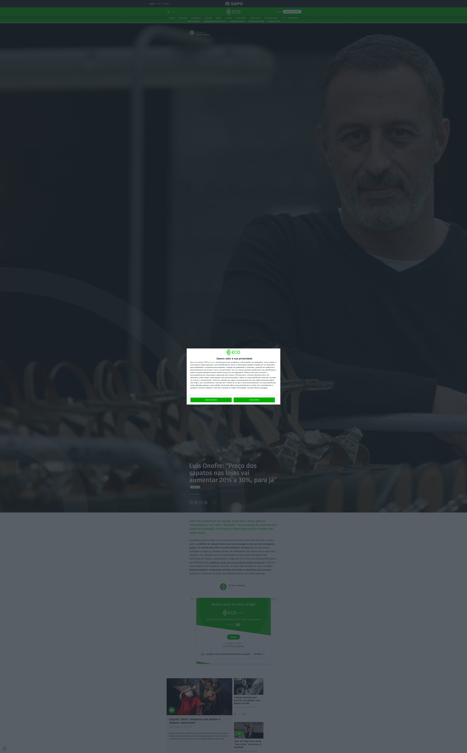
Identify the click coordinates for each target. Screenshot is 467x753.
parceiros (211, 362)
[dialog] (233, 376)
